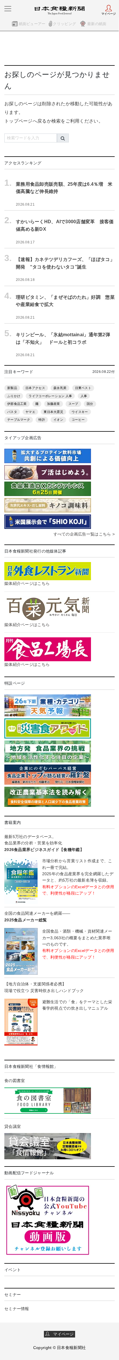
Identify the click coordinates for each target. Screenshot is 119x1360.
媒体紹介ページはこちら (27, 583)
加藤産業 (53, 403)
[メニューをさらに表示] (8, 8)
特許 (41, 419)
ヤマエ (30, 412)
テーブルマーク (18, 419)
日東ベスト (83, 388)
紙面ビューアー (32, 24)
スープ (73, 403)
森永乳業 (59, 388)
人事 (84, 396)
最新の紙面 (96, 24)
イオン (58, 419)
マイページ (62, 1334)
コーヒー (78, 419)
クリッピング (64, 24)
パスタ (12, 412)
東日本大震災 (53, 412)
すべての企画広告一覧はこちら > (84, 534)
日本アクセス (35, 388)
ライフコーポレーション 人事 (50, 396)
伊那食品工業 (17, 403)
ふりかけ (13, 396)
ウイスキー (80, 412)
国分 (90, 403)
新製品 (12, 388)
